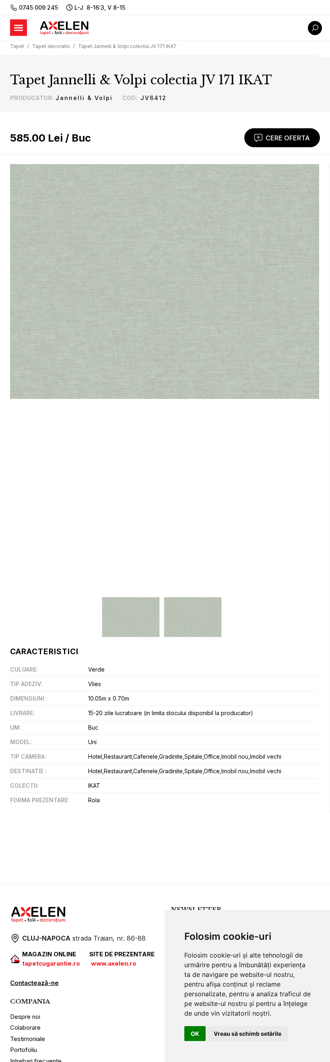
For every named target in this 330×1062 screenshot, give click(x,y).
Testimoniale (27, 1039)
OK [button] (195, 1033)
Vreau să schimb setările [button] (247, 1033)
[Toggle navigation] (18, 27)
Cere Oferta (288, 138)
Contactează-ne (34, 983)
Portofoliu (23, 1050)
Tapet (17, 46)
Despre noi (25, 1016)
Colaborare (25, 1027)
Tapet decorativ (51, 46)
